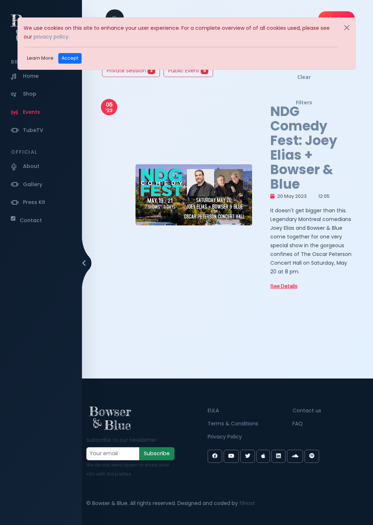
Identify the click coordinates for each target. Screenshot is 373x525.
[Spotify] (312, 456)
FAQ (297, 423)
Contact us (306, 410)
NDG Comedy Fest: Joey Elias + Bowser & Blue (303, 147)
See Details (284, 286)
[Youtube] (231, 456)
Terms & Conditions (233, 423)
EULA (213, 410)
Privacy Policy (225, 436)
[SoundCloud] (295, 456)
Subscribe (157, 453)
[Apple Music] (263, 456)
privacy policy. (52, 36)
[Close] (346, 27)
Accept (70, 58)
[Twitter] (247, 456)
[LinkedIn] (278, 456)
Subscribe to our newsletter (121, 440)
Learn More (40, 58)
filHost (247, 503)
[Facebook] (215, 456)
